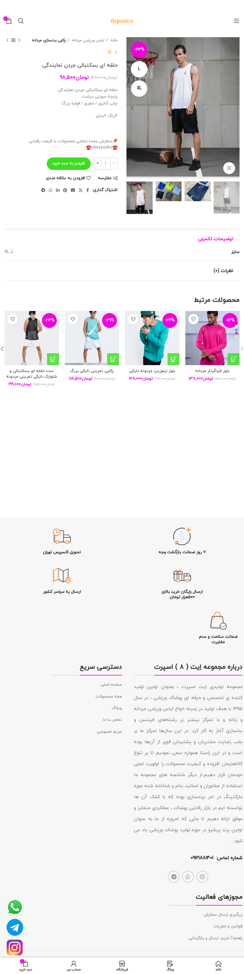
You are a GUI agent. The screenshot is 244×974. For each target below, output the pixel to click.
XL (110, 52)
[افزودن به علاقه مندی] (193, 319)
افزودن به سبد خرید (69, 163)
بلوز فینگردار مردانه (212, 371)
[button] (234, 359)
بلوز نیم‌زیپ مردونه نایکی (152, 371)
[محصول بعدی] (7, 40)
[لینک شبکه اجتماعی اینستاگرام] (202, 877)
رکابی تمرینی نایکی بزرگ (92, 371)
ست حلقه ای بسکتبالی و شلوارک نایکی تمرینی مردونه (31, 374)
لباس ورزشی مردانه (87, 40)
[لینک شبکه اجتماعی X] (81, 190)
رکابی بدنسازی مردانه (49, 40)
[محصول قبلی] (19, 40)
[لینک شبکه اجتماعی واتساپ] (50, 190)
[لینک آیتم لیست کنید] (86, 684)
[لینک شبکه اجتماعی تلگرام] (43, 190)
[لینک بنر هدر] (131, 6)
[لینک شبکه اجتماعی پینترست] (65, 190)
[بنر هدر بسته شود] (7, 6)
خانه (113, 40)
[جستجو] (21, 21)
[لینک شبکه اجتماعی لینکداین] (57, 190)
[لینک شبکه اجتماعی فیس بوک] (88, 190)
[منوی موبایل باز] (237, 21)
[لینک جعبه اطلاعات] (182, 541)
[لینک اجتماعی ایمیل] (73, 190)
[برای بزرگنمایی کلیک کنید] (229, 168)
